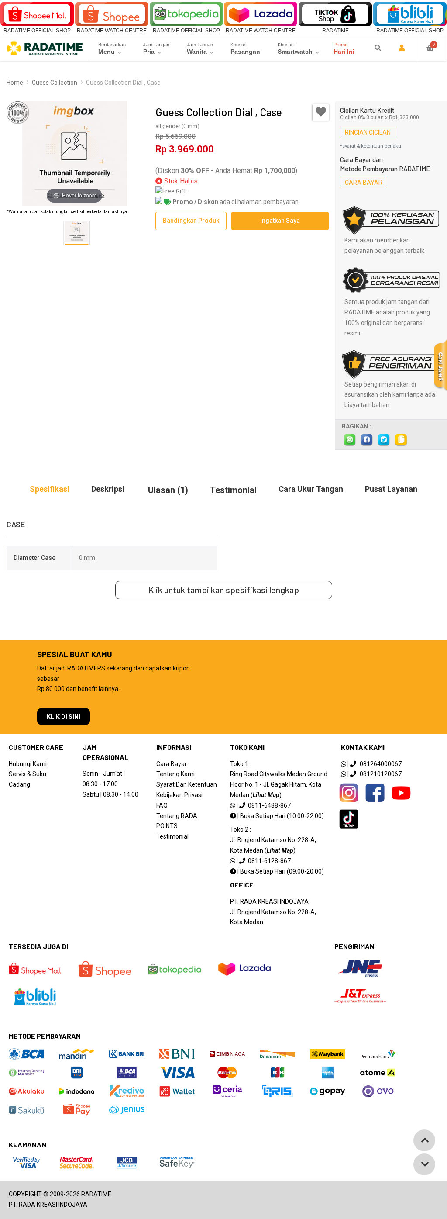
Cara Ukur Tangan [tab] (311, 489)
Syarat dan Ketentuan (186, 784)
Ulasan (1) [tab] (168, 490)
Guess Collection (54, 82)
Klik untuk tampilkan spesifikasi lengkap (223, 589)
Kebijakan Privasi (179, 794)
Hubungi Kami (28, 763)
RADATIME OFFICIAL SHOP (37, 31)
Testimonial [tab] (233, 490)
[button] (142, 233)
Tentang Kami (175, 773)
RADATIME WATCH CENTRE (112, 31)
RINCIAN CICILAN (368, 132)
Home (15, 82)
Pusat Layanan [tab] (391, 489)
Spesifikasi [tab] (49, 489)
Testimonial (172, 836)
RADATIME (335, 31)
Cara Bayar (171, 763)
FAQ (162, 805)
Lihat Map (266, 794)
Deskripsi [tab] (107, 489)
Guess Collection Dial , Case (123, 82)
